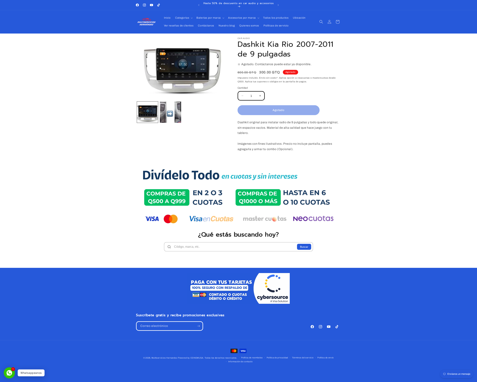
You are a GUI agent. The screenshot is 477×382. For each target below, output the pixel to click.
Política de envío (325, 357)
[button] (183, 18)
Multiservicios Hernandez (164, 358)
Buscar (304, 246)
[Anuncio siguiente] (278, 5)
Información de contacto (240, 361)
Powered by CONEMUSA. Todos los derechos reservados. (207, 358)
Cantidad (243, 88)
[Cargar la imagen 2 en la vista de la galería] (170, 112)
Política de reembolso (252, 357)
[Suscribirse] (198, 326)
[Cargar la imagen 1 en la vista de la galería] (147, 112)
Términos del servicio (303, 357)
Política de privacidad (277, 357)
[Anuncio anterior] (199, 5)
